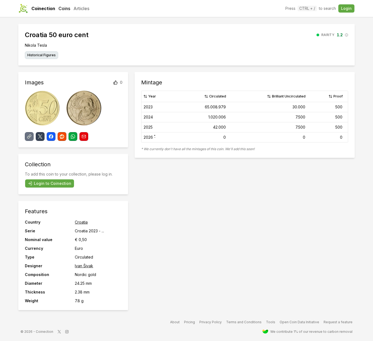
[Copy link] (29, 136)
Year (152, 96)
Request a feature (338, 322)
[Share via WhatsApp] (73, 136)
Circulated (217, 96)
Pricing (189, 322)
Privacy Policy (210, 322)
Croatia (81, 222)
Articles (81, 8)
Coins (64, 8)
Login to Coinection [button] (52, 183)
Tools (270, 322)
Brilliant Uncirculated (289, 96)
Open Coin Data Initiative (299, 322)
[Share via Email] (83, 136)
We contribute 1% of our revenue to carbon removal (311, 332)
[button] (332, 35)
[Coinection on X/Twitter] (59, 331)
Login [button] (346, 8)
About (175, 322)
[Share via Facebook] (51, 136)
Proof (338, 96)
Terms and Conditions (244, 322)
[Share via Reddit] (62, 136)
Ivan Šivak (84, 265)
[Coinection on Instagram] (67, 331)
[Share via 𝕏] (40, 136)
